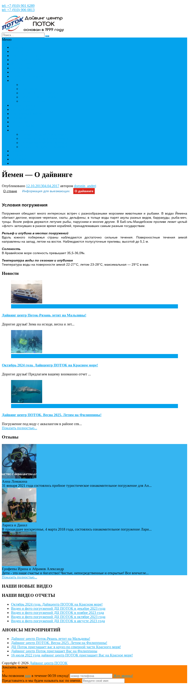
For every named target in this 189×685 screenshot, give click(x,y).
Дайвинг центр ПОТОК (49, 663)
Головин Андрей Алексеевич (43, 134)
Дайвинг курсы (23, 105)
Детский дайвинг (24, 109)
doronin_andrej (85, 186)
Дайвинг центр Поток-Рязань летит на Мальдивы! (44, 315)
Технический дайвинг (28, 114)
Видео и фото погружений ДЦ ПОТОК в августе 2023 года (58, 621)
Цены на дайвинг (25, 126)
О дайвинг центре (25, 151)
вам (28, 676)
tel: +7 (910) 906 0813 (18, 10)
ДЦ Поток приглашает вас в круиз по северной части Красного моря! (66, 647)
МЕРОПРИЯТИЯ (25, 64)
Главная (17, 47)
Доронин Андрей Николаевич (44, 147)
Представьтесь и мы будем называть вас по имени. (41, 680)
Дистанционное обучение (40, 93)
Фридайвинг (21, 118)
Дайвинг (18, 80)
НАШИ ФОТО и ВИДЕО (31, 56)
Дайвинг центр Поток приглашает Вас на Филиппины (54, 651)
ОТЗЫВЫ (19, 155)
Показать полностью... (19, 428)
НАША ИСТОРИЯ (26, 60)
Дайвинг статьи (32, 101)
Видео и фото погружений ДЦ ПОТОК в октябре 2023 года (58, 617)
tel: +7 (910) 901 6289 (18, 6)
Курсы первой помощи (38, 97)
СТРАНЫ (18, 72)
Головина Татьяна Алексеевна (44, 138)
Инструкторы (21, 130)
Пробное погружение (28, 76)
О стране (10, 191)
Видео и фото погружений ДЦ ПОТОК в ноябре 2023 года (57, 613)
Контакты (19, 163)
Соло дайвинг (31, 89)
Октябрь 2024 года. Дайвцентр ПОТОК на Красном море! (50, 365)
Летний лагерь (22, 122)
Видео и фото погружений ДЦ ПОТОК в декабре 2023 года (58, 608)
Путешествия (21, 68)
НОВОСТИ (20, 51)
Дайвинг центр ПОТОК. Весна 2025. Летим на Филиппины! (51, 415)
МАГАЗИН (20, 159)
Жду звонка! (123, 676)
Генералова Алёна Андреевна (43, 143)
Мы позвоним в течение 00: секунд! (36, 676)
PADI (24, 85)
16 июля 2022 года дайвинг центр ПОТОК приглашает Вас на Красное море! (72, 655)
